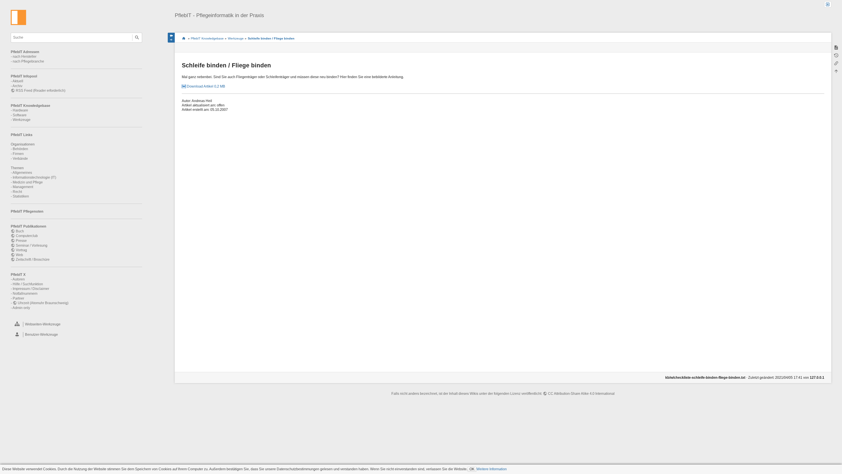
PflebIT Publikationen (28, 226)
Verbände (20, 158)
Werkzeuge (21, 120)
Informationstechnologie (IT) (34, 177)
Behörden (20, 149)
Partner (18, 298)
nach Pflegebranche (28, 61)
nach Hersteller (24, 56)
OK (472, 469)
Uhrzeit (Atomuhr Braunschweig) (43, 303)
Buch (20, 231)
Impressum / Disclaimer (31, 289)
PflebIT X (18, 274)
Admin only (21, 308)
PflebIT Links (21, 135)
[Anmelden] (827, 4)
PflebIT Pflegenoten (27, 211)
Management (23, 187)
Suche (137, 37)
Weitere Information (491, 469)
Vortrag (21, 250)
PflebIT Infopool (24, 76)
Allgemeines (22, 172)
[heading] (76, 324)
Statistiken (21, 196)
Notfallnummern (25, 293)
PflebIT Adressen (25, 52)
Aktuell (17, 81)
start (184, 38)
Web (19, 255)
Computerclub (26, 236)
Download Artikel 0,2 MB (206, 86)
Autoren (18, 279)
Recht (17, 192)
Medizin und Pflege (28, 182)
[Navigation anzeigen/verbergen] (171, 38)
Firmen (18, 154)
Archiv (17, 86)
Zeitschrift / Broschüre (32, 259)
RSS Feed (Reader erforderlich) (40, 90)
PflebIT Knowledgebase (30, 106)
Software (20, 115)
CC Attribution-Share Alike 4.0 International (581, 393)
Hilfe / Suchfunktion (28, 284)
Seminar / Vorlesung (31, 245)
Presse (21, 240)
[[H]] (18, 17)
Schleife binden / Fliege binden (271, 38)
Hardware (20, 110)
